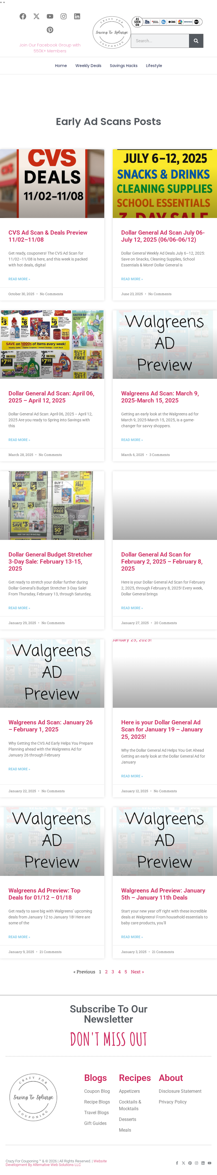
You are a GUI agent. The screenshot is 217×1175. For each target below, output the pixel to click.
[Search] (196, 41)
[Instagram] (63, 16)
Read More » (19, 279)
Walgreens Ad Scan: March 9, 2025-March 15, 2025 (160, 397)
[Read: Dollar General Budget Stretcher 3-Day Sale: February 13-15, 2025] (52, 505)
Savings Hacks (124, 65)
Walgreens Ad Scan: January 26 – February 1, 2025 (50, 726)
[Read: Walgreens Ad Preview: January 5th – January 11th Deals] (165, 841)
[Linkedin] (77, 16)
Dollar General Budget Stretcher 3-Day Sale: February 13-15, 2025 (50, 561)
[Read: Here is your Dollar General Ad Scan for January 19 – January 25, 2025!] (165, 673)
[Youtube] (50, 16)
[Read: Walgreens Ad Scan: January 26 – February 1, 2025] (52, 673)
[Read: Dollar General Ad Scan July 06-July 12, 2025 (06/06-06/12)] (165, 183)
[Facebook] (23, 16)
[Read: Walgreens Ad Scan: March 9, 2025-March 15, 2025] (165, 344)
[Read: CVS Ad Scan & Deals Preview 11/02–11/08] (52, 183)
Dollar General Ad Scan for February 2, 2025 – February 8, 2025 (162, 561)
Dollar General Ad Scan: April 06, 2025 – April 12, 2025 (51, 397)
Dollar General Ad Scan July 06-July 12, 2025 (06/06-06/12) (163, 236)
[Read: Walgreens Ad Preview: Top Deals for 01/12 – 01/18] (52, 841)
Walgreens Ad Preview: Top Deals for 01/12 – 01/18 (44, 894)
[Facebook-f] (177, 1163)
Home (61, 65)
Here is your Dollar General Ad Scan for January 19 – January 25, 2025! (162, 729)
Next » (137, 971)
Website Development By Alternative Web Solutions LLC (56, 1163)
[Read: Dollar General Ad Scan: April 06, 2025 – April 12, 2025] (52, 344)
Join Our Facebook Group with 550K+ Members (50, 48)
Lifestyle (154, 65)
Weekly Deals (88, 65)
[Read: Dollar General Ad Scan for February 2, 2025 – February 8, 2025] (165, 505)
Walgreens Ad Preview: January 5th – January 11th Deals (163, 894)
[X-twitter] (36, 16)
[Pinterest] (50, 30)
